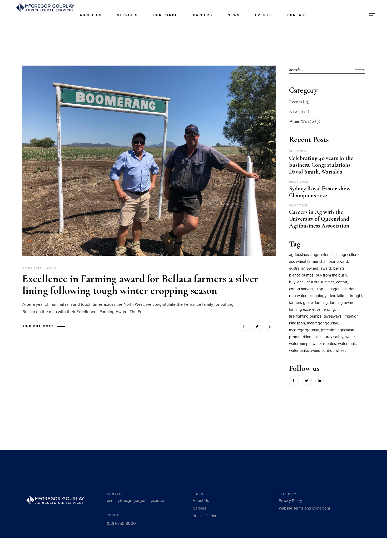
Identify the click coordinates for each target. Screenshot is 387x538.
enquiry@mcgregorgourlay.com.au (136, 501)
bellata (339, 268)
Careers (199, 508)
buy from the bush (331, 275)
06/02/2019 (32, 268)
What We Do (301, 121)
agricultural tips (326, 255)
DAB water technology (307, 296)
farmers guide (301, 303)
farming (321, 303)
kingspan (297, 323)
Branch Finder (204, 516)
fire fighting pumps (305, 316)
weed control (322, 351)
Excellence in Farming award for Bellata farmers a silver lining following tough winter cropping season (140, 284)
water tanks (299, 351)
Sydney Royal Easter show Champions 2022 (319, 192)
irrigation (351, 316)
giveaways (332, 316)
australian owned (303, 268)
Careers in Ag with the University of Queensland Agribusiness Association (319, 219)
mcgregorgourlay (304, 330)
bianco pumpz (301, 275)
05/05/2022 (299, 181)
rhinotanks (312, 337)
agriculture (350, 255)
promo (295, 337)
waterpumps (299, 344)
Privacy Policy (290, 501)
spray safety (333, 337)
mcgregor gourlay (322, 323)
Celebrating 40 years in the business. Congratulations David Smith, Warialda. (321, 165)
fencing (328, 310)
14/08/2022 (298, 151)
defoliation (337, 296)
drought (355, 296)
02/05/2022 (299, 205)
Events (295, 102)
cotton (341, 282)
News (51, 268)
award (325, 268)
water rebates (324, 344)
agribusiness (300, 255)
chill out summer (320, 282)
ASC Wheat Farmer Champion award (318, 262)
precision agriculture (338, 330)
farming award (342, 303)
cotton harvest (301, 289)
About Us (201, 501)
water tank (347, 344)
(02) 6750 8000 (121, 523)
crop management (331, 289)
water (350, 337)
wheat (340, 351)
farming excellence (304, 310)
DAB (352, 289)
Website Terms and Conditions (305, 508)
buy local (296, 282)
